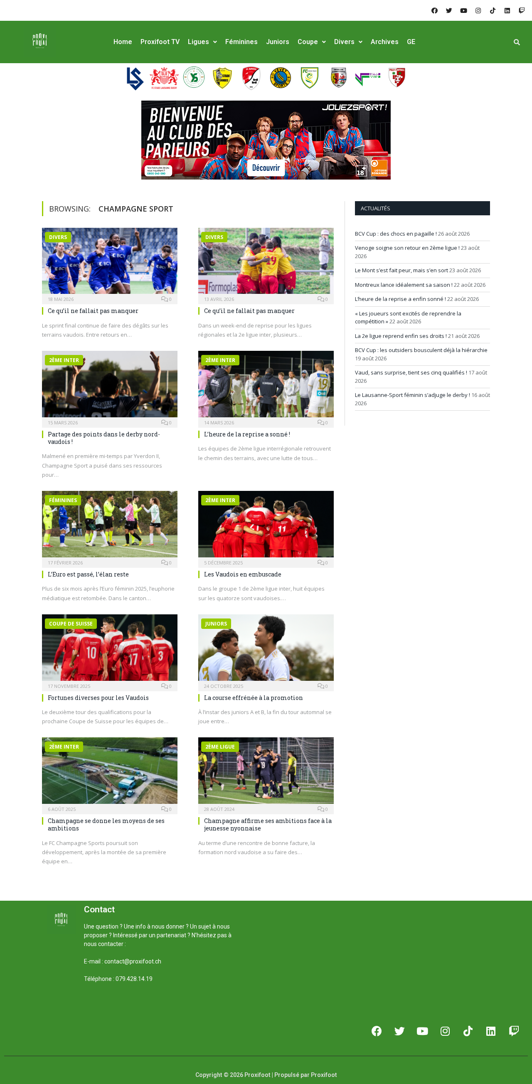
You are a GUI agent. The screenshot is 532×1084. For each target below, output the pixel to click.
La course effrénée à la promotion (253, 698)
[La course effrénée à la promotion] (266, 650)
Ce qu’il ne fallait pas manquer (93, 311)
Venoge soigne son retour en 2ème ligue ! (407, 247)
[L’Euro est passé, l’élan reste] (109, 526)
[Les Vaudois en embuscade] (266, 526)
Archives (385, 42)
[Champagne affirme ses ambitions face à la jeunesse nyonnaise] (266, 773)
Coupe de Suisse (71, 623)
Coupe (308, 42)
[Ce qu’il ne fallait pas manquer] (109, 263)
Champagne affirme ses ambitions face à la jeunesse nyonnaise (268, 824)
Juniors (277, 42)
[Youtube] (463, 10)
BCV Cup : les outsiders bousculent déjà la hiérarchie (421, 350)
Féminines (241, 42)
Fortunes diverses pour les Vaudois (98, 698)
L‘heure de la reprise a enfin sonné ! (400, 299)
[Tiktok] (492, 10)
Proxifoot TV (160, 42)
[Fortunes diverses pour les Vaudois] (109, 650)
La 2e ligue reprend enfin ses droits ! (401, 336)
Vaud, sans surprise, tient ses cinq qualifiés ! (411, 372)
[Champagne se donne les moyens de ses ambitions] (109, 773)
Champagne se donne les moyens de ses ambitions (106, 824)
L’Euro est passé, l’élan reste (88, 574)
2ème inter (64, 360)
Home (122, 42)
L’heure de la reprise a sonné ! (247, 434)
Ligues (198, 42)
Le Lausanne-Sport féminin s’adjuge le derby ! (412, 395)
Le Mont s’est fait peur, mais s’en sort (401, 270)
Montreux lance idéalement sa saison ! (404, 284)
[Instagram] (478, 10)
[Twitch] (521, 10)
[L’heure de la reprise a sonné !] (266, 386)
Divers (344, 42)
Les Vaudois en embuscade (242, 574)
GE (411, 42)
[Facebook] (434, 10)
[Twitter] (449, 10)
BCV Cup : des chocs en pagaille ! (396, 233)
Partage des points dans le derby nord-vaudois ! (104, 438)
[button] (94, 1007)
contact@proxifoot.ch (132, 961)
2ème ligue (220, 746)
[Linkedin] (507, 10)
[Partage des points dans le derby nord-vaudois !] (109, 386)
